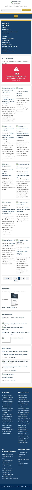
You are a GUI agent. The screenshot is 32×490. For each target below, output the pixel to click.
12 (27, 278)
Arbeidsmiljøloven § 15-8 (8, 245)
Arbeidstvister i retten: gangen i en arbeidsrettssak (21, 253)
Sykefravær (5, 40)
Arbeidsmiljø (6, 42)
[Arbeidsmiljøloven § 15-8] (8, 240)
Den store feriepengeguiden (17, 317)
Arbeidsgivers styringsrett (17, 327)
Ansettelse (5, 23)
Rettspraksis (5, 97)
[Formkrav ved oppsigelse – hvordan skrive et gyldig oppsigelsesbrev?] (6, 202)
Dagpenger (19, 95)
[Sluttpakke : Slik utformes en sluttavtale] (23, 127)
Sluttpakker (6, 34)
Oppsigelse (5, 25)
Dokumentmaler (6, 44)
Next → (16, 280)
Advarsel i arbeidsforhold (17, 338)
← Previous (6, 278)
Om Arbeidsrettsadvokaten (20, 6)
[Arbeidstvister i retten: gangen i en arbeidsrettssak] (23, 242)
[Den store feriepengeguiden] (9, 165)
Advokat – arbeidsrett (8, 51)
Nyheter (26, 171)
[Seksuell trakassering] (8, 374)
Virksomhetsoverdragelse (9, 32)
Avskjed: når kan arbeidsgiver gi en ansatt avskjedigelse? (8, 137)
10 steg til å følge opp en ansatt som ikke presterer (14, 354)
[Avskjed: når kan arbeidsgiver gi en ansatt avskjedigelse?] (9, 128)
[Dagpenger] (19, 88)
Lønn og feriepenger (8, 38)
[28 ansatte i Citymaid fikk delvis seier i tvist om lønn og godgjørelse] (9, 90)
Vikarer (4, 36)
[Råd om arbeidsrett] (16, 1)
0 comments (13, 357)
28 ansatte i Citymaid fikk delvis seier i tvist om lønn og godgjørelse (8, 101)
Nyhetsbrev (5, 49)
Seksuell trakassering (7, 377)
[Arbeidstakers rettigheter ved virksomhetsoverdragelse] (23, 166)
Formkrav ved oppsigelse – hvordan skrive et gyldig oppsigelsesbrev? (8, 211)
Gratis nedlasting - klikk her (9, 307)
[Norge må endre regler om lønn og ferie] (23, 203)
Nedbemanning (6, 29)
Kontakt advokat (8, 6)
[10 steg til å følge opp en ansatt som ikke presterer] (15, 351)
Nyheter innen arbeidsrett (9, 46)
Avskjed (4, 27)
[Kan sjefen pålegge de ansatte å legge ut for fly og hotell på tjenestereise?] (16, 362)
